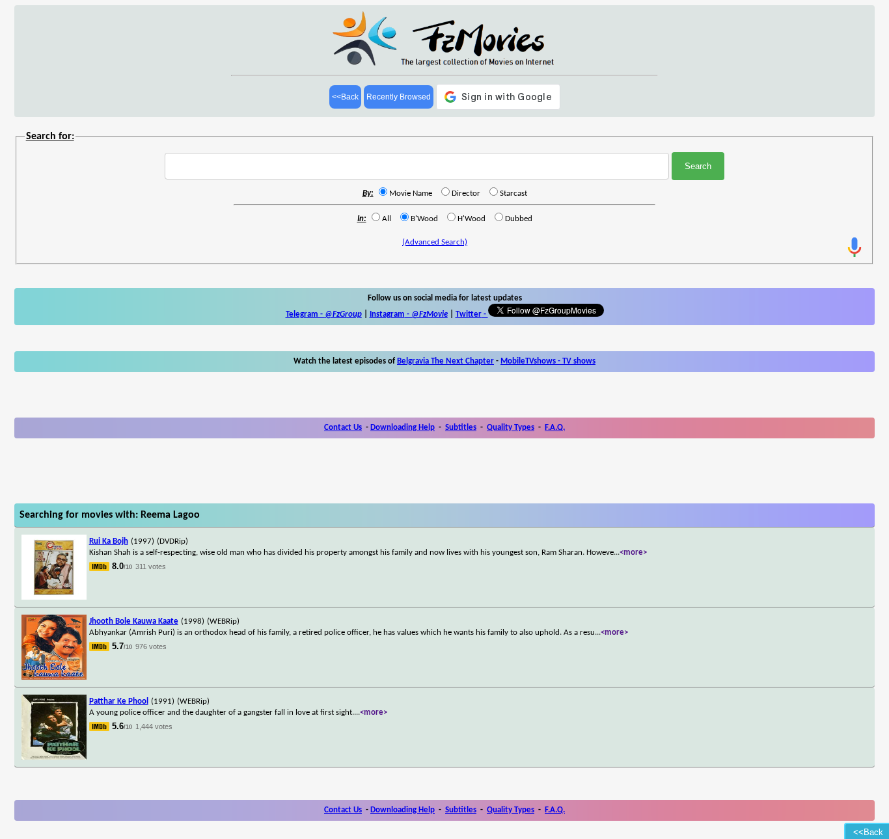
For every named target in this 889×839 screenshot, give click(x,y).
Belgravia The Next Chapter (445, 361)
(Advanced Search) (434, 242)
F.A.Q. (555, 427)
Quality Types (510, 427)
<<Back (345, 96)
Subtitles (460, 427)
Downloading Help (402, 427)
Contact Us (343, 427)
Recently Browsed (398, 96)
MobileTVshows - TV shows (547, 361)
